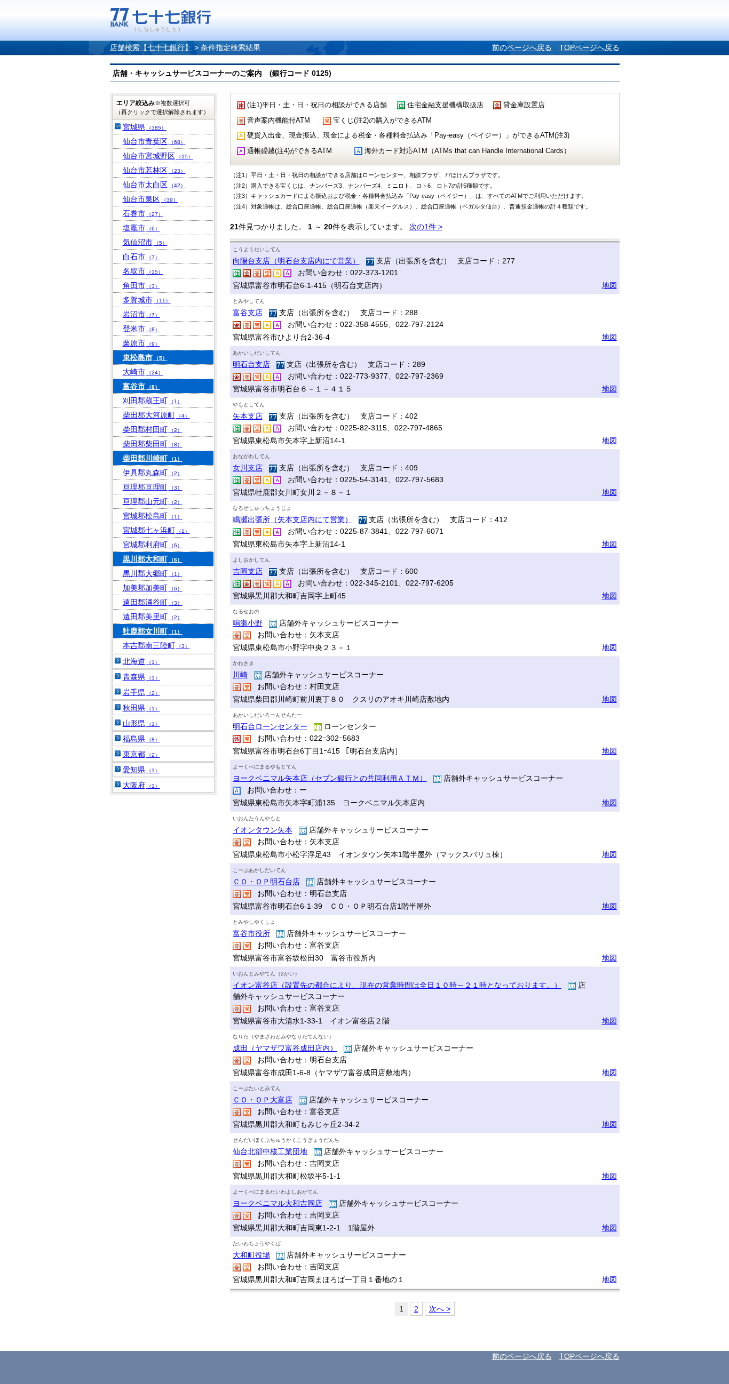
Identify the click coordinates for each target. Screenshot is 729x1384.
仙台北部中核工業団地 (270, 1151)
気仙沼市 (145, 242)
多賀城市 (147, 299)
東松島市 (145, 357)
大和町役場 (251, 1255)
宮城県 (145, 127)
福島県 (141, 738)
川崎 (240, 674)
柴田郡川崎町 (153, 458)
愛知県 (141, 769)
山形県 (141, 723)
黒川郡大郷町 (153, 573)
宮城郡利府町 (153, 544)
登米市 (141, 328)
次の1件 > (425, 226)
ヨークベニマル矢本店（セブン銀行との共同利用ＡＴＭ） (330, 778)
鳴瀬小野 (248, 623)
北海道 (141, 661)
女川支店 (248, 467)
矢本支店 (248, 416)
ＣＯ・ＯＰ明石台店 (266, 881)
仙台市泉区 (150, 199)
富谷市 (141, 386)
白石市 (141, 256)
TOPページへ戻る (589, 47)
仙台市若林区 (154, 170)
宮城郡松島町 (153, 515)
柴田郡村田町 (153, 429)
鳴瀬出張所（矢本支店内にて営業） (292, 519)
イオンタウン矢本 (262, 830)
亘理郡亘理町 (153, 487)
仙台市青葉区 (154, 141)
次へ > (439, 1309)
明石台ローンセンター (270, 726)
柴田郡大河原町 (156, 415)
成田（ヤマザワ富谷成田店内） (285, 1048)
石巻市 (143, 213)
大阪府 (141, 785)
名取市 (143, 271)
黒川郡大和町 (153, 559)
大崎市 (143, 371)
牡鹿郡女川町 (153, 631)
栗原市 (141, 343)
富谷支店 (248, 312)
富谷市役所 (251, 933)
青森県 (141, 677)
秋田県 (141, 707)
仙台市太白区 (154, 184)
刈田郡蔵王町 (153, 400)
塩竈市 (141, 227)
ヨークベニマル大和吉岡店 (277, 1203)
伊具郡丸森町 (153, 472)
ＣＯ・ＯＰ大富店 (262, 1099)
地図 (609, 285)
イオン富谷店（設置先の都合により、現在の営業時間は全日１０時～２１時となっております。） (397, 985)
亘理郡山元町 (153, 501)
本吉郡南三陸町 (156, 645)
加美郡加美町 (153, 587)
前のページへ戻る (522, 47)
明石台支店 (251, 364)
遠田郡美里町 (153, 616)
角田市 (141, 285)
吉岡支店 (248, 571)
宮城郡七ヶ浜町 (156, 530)
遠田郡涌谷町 (153, 602)
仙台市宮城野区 (158, 155)
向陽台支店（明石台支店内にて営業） (296, 261)
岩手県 (141, 692)
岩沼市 (141, 314)
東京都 (141, 754)
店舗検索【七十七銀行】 (151, 47)
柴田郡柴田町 (153, 443)
